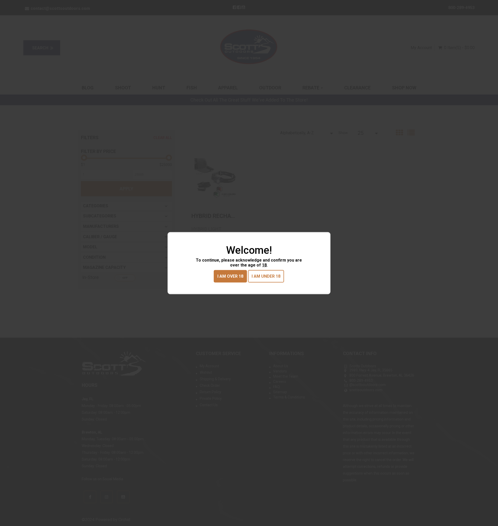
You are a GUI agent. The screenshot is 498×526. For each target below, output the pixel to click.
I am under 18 (266, 276)
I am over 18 (230, 276)
